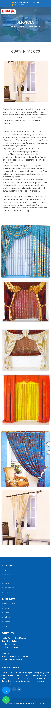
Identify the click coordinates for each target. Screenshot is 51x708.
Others (6, 626)
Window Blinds (9, 604)
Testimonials (9, 588)
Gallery (6, 583)
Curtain (21, 26)
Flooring (7, 621)
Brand (6, 579)
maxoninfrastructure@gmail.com (26, 2)
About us (7, 574)
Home (13, 26)
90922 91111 (19, 5)
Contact (7, 592)
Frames (7, 613)
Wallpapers (8, 617)
